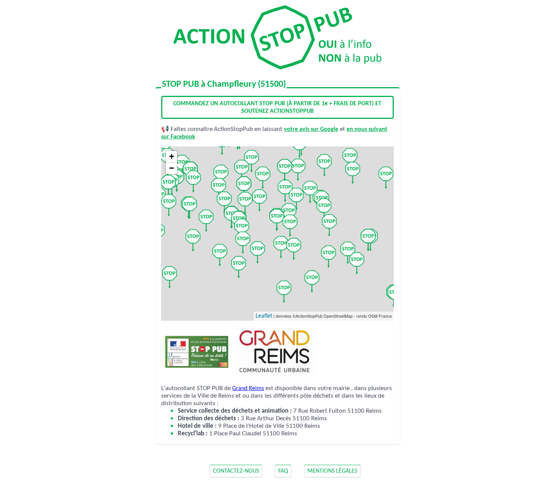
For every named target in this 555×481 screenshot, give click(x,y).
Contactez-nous (236, 471)
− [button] (171, 168)
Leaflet (264, 316)
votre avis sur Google (311, 129)
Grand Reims (248, 389)
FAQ (283, 471)
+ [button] (171, 156)
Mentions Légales (332, 471)
